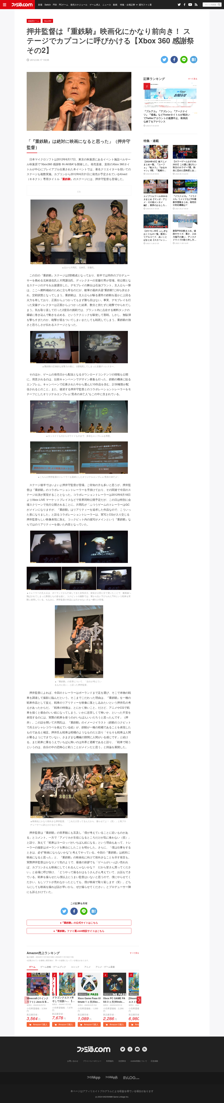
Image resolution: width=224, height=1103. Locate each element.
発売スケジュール (78, 4)
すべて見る (134, 953)
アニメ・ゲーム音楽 (105, 966)
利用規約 (110, 1061)
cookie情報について (139, 1061)
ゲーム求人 (95, 4)
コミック (75, 966)
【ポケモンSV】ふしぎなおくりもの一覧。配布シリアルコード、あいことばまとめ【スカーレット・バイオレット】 (156, 235)
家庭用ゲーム (33, 21)
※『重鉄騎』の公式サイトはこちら (79, 922)
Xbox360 (48, 21)
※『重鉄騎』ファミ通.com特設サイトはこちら (78, 931)
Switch (47, 4)
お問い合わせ (72, 1061)
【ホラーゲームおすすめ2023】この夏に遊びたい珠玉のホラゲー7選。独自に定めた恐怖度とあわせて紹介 (185, 166)
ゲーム (32, 966)
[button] (139, 1000)
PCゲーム (63, 4)
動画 (115, 4)
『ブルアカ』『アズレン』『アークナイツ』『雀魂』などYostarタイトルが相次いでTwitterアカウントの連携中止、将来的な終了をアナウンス (167, 116)
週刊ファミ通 (145, 4)
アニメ (87, 966)
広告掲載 (154, 1061)
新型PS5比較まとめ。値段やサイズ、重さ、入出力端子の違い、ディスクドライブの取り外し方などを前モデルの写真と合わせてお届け (184, 235)
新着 (40, 4)
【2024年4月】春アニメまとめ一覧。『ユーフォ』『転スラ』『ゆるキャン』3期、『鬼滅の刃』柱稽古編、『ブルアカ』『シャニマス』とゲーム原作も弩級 (155, 166)
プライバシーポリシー (92, 1061)
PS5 (55, 4)
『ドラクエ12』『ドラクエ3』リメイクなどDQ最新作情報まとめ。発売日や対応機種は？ (185, 201)
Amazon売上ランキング (43, 953)
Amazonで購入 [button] (39, 1024)
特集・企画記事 (127, 4)
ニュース (106, 4)
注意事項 (122, 1061)
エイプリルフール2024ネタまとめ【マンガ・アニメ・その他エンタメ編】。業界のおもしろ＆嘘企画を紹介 (156, 201)
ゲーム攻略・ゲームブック (53, 966)
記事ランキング (154, 78)
